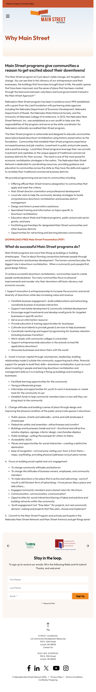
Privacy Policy (56, 677)
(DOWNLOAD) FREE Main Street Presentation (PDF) (34, 239)
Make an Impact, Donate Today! (20, 4)
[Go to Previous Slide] (8, 547)
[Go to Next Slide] (87, 545)
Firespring (53, 680)
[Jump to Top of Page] (48, 626)
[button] (8, 16)
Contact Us (48, 647)
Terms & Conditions (74, 677)
